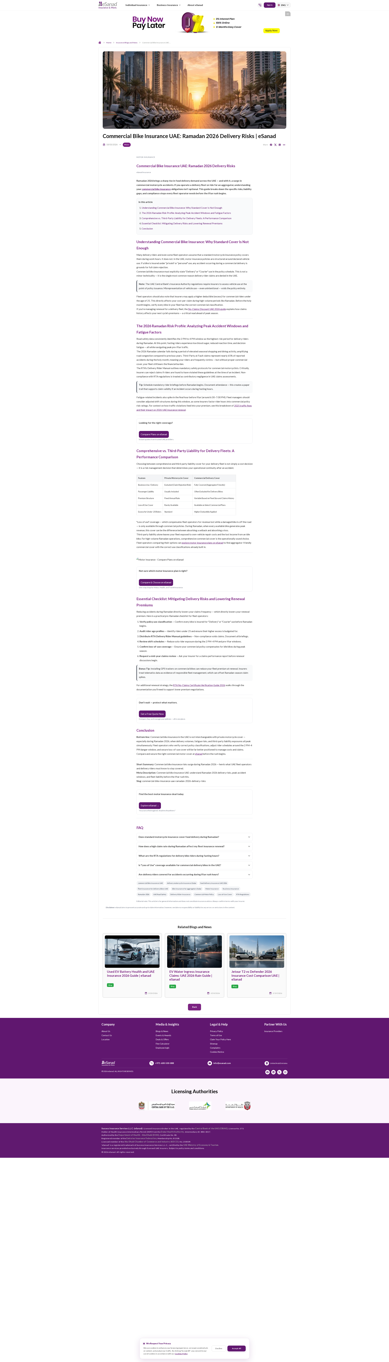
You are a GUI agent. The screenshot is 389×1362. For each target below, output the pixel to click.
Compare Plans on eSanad (154, 434)
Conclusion (147, 228)
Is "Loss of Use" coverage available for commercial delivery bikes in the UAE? (180, 865)
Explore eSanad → (150, 805)
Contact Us (107, 1035)
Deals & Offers (162, 1039)
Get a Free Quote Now (152, 714)
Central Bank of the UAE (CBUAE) (211, 1128)
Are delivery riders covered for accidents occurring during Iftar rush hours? (179, 874)
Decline (218, 1348)
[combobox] (284, 5)
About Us (106, 1031)
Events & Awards (163, 1035)
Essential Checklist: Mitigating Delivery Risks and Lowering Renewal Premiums (182, 223)
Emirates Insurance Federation (141, 1138)
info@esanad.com (222, 1063)
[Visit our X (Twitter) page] (279, 1072)
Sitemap (214, 1043)
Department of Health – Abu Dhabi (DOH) (138, 1135)
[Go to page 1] (193, 32)
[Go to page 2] (196, 32)
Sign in (269, 5)
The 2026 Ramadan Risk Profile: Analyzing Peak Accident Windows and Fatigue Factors (186, 213)
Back (194, 1007)
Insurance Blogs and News (127, 42)
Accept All (236, 1348)
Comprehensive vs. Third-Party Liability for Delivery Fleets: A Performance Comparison (186, 218)
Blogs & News (162, 1031)
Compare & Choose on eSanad (156, 582)
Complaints (215, 1048)
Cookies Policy (181, 1354)
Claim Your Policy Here (220, 1039)
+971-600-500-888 (164, 1063)
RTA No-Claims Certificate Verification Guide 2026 (199, 685)
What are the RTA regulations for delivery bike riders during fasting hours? (179, 855)
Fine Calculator (162, 1043)
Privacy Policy (216, 1031)
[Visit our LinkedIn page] (273, 1072)
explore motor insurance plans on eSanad (202, 542)
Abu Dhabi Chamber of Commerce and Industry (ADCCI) (151, 1142)
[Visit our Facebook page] (267, 1072)
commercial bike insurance (156, 189)
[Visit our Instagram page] (285, 1072)
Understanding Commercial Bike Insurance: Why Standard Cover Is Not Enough (182, 207)
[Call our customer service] (260, 5)
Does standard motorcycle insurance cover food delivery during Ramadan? (179, 837)
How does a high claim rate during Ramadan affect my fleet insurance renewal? (181, 846)
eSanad (198, 753)
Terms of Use (216, 1035)
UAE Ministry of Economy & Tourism (200, 1145)
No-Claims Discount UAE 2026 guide (207, 309)
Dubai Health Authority (172, 1132)
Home (108, 42)
